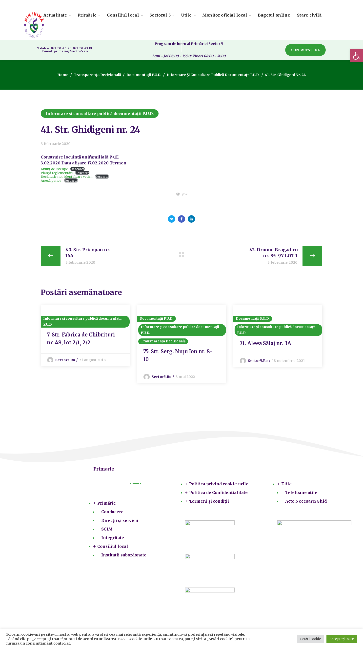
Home (62, 75)
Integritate (112, 537)
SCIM (107, 529)
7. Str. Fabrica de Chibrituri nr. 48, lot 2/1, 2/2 (81, 339)
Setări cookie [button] (310, 639)
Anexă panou (51, 180)
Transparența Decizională (97, 75)
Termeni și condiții (209, 501)
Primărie (106, 503)
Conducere (112, 511)
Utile (286, 483)
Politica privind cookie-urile (218, 483)
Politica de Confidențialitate (218, 492)
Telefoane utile (301, 492)
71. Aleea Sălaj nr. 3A (265, 343)
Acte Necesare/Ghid (306, 501)
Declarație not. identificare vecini (66, 176)
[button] (356, 55)
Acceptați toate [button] (341, 639)
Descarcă (77, 169)
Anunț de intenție (54, 169)
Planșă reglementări (57, 173)
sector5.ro (65, 360)
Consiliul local (112, 546)
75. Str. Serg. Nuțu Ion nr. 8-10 (178, 355)
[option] (85, 335)
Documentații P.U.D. (143, 75)
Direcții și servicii (119, 520)
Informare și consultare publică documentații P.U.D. (213, 75)
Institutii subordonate (123, 554)
